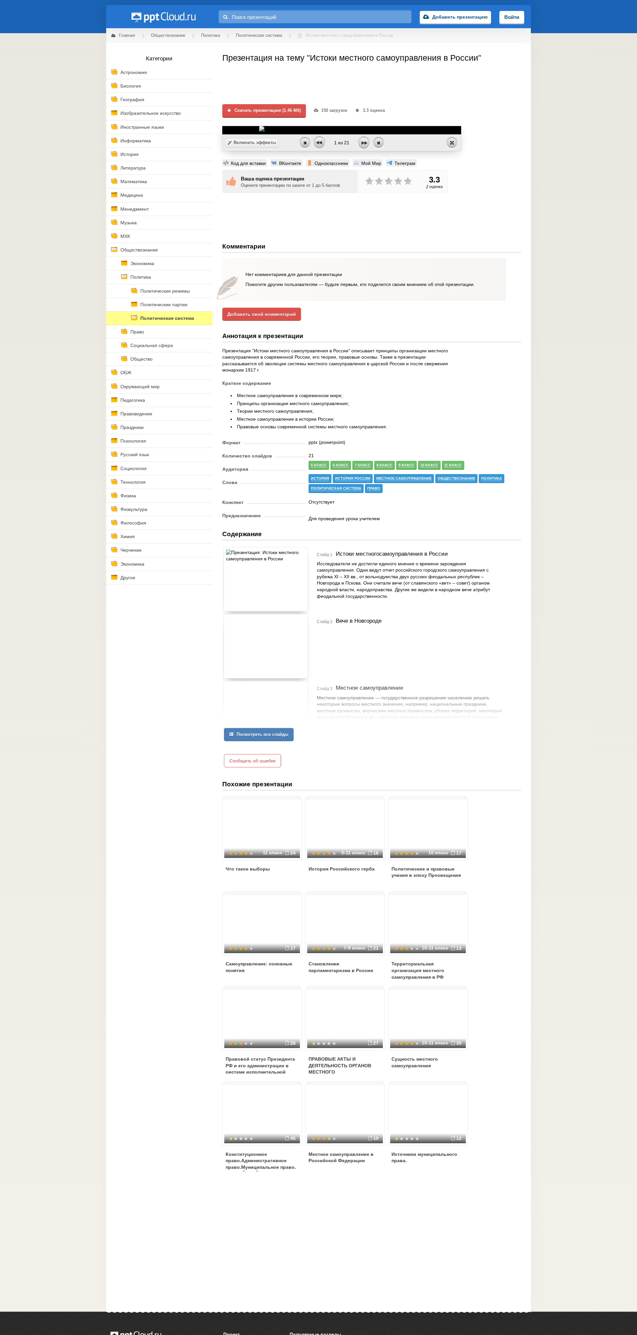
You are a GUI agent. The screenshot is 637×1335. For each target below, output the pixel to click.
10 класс (429, 465)
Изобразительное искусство (150, 113)
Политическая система (167, 318)
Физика (128, 495)
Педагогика (132, 400)
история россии (352, 478)
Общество (141, 359)
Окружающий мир (140, 386)
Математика (133, 181)
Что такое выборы (248, 869)
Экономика (142, 263)
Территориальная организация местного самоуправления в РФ (417, 970)
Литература (133, 168)
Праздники (132, 427)
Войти (511, 17)
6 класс (341, 465)
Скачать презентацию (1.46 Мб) (267, 110)
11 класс (453, 465)
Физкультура (133, 509)
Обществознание (139, 249)
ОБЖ (125, 372)
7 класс (363, 465)
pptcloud (163, 16)
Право (137, 331)
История (129, 154)
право (373, 488)
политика (491, 478)
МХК (125, 236)
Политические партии (163, 304)
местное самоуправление (404, 478)
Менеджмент (134, 209)
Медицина (131, 195)
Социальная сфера (151, 345)
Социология (133, 468)
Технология (133, 482)
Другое (127, 577)
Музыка (128, 222)
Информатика (135, 140)
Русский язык (134, 454)
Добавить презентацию (460, 17)
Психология (133, 441)
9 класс (406, 465)
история (320, 478)
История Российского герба (342, 869)
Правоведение (136, 413)
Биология (130, 86)
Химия (127, 536)
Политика (140, 277)
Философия (133, 523)
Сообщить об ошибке (252, 760)
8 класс (384, 465)
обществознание (456, 478)
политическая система (336, 488)
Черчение (131, 550)
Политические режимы (165, 291)
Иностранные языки (142, 127)
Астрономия (133, 72)
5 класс (319, 465)
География (132, 99)
